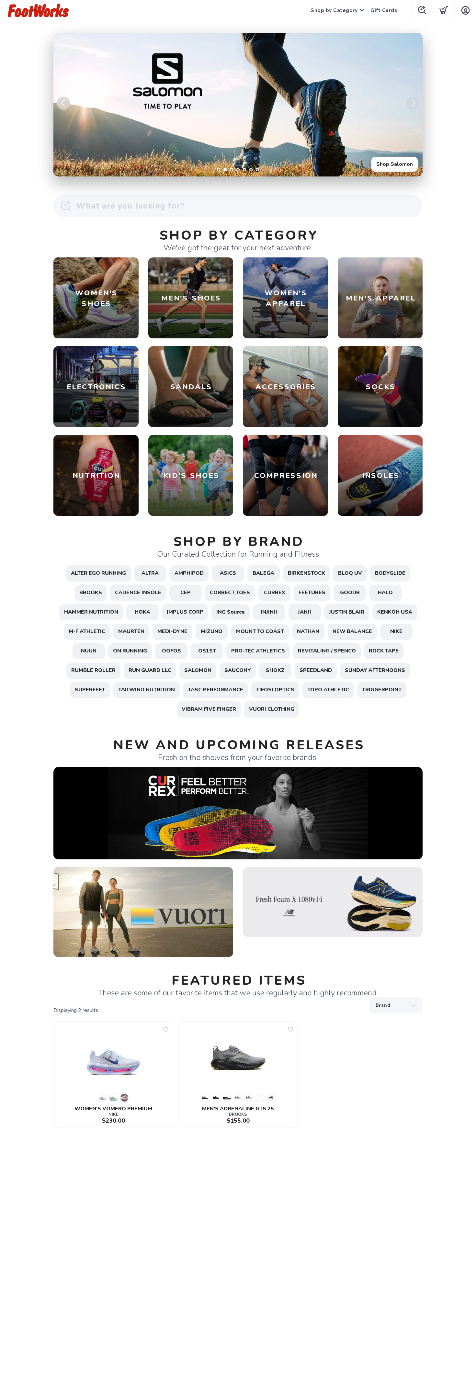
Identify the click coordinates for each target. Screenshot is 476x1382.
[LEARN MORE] (238, 812)
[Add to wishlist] (166, 1029)
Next (412, 103)
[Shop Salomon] (238, 104)
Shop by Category (334, 10)
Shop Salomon (394, 164)
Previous (63, 103)
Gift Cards (383, 10)
